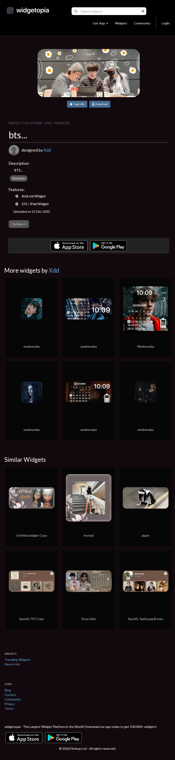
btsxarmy (18, 178)
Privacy (10, 704)
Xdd (47, 150)
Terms (9, 708)
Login (166, 23)
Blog (8, 690)
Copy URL (78, 104)
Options (18, 224)
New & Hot (12, 664)
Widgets (121, 23)
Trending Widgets (18, 660)
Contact (10, 695)
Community (142, 23)
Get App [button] (99, 23)
